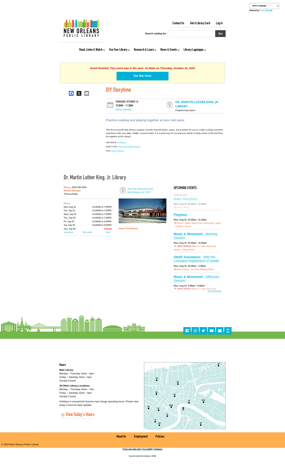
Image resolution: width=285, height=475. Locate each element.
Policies (160, 437)
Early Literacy (134, 147)
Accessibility (147, 449)
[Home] (81, 28)
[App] (228, 331)
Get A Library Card (200, 23)
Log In (219, 23)
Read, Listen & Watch (91, 50)
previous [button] (68, 232)
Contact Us (178, 23)
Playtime (180, 215)
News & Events (169, 50)
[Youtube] (211, 331)
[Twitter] (203, 331)
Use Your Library (118, 50)
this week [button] (87, 232)
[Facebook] (187, 331)
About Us (121, 437)
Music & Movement (195, 236)
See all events (214, 291)
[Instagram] (195, 331)
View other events (142, 76)
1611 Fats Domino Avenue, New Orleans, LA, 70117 (140, 190)
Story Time (123, 147)
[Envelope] (219, 331)
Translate (268, 11)
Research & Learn (144, 50)
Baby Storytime (185, 199)
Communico (158, 449)
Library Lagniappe (194, 50)
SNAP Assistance (196, 259)
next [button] (108, 232)
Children (121, 143)
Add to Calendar (123, 109)
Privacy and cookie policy (132, 449)
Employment (141, 437)
